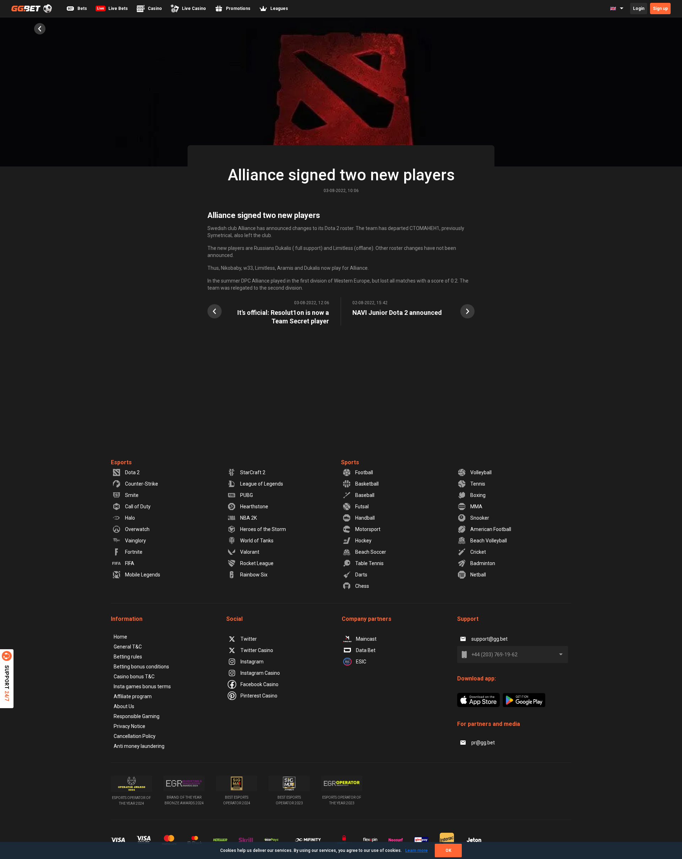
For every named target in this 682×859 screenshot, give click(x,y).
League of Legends (261, 484)
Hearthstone (254, 506)
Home (120, 637)
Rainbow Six (253, 575)
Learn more (416, 850)
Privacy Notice (129, 726)
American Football (490, 529)
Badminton (482, 563)
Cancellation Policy (135, 736)
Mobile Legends (142, 575)
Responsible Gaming (136, 716)
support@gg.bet (489, 639)
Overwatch (137, 529)
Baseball (364, 495)
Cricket (478, 552)
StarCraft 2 (252, 472)
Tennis (477, 484)
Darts (361, 575)
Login (638, 8)
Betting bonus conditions (141, 666)
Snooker (479, 518)
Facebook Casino (259, 684)
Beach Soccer (370, 552)
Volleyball (481, 472)
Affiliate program (133, 696)
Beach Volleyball (488, 540)
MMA (476, 506)
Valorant (249, 552)
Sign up (660, 8)
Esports (121, 462)
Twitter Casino (256, 650)
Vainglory (135, 540)
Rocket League (257, 563)
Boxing (478, 495)
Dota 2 (132, 472)
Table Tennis (369, 563)
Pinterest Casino (258, 696)
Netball (478, 575)
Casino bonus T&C (134, 676)
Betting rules (128, 657)
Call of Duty (138, 506)
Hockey (363, 540)
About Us (124, 706)
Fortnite (133, 552)
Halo (130, 518)
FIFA (129, 563)
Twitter (248, 639)
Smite (132, 495)
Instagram (252, 661)
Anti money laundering (139, 746)
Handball (365, 518)
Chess (362, 586)
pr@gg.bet (483, 742)
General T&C (128, 647)
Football (364, 472)
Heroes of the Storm (263, 529)
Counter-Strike (141, 484)
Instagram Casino (260, 673)
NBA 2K (248, 518)
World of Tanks (257, 540)
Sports (350, 462)
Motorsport (367, 529)
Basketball (367, 484)
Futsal (362, 506)
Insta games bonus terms (142, 686)
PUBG (246, 495)
